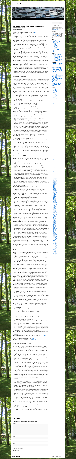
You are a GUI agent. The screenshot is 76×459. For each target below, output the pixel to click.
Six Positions (55, 47)
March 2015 (54, 189)
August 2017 (54, 160)
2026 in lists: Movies (55, 55)
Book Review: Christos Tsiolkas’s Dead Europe (20, 22)
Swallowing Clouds (56, 49)
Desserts (60, 69)
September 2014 (55, 195)
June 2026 (54, 88)
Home (14, 19)
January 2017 (54, 167)
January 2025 (54, 94)
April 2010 (54, 231)
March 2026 (54, 89)
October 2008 (54, 237)
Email (14, 439)
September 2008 (55, 238)
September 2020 (55, 122)
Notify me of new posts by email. (19, 448)
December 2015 (55, 180)
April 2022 (54, 109)
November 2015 (55, 181)
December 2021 (55, 112)
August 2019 (54, 135)
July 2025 (54, 92)
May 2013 (54, 209)
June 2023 (54, 100)
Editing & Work (54, 70)
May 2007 (54, 250)
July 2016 (54, 173)
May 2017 (54, 163)
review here (44, 335)
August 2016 (54, 172)
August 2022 (54, 106)
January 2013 (54, 213)
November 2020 (55, 120)
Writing (53, 85)
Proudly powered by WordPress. (57, 456)
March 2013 (54, 211)
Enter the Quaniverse (20, 4)
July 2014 (54, 197)
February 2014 (55, 202)
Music (39, 19)
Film (31, 411)
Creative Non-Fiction (55, 69)
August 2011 (54, 223)
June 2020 (54, 125)
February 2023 (55, 103)
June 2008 (54, 241)
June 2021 (54, 116)
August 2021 (54, 114)
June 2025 (54, 93)
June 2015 (54, 186)
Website (14, 443)
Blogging (55, 64)
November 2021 (55, 113)
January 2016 (54, 179)
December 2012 (55, 214)
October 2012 (54, 216)
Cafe (60, 67)
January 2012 (54, 219)
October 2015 (54, 182)
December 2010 (55, 228)
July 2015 (54, 185)
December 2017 (55, 156)
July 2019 (54, 136)
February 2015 (55, 190)
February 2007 (55, 253)
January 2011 (54, 227)
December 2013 (55, 204)
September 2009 (55, 234)
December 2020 (55, 119)
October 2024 (54, 96)
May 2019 (54, 138)
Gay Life (53, 74)
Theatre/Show (37, 411)
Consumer (59, 68)
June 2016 (54, 174)
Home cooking (54, 75)
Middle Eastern (59, 76)
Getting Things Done (57, 74)
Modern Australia (54, 77)
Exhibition (28, 411)
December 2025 (55, 91)
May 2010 (54, 230)
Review (33, 411)
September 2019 (55, 134)
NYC (53, 79)
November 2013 (55, 205)
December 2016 (55, 168)
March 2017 (54, 165)
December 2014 (55, 192)
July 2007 (54, 249)
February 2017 (55, 166)
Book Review (55, 66)
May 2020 (54, 126)
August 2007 (54, 248)
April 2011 (54, 225)
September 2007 (55, 247)
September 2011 (55, 222)
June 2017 (54, 162)
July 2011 (54, 224)
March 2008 (54, 242)
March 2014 (54, 201)
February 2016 (55, 178)
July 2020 (54, 124)
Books (23, 411)
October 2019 (54, 133)
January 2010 (54, 232)
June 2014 (54, 198)
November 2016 (55, 169)
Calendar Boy (55, 45)
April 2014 (54, 200)
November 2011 (55, 220)
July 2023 (54, 99)
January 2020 (54, 130)
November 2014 (55, 193)
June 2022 (54, 107)
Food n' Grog (56, 73)
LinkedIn (58, 35)
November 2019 (55, 132)
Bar (52, 64)
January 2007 (54, 254)
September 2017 (55, 159)
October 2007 (54, 246)
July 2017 (54, 161)
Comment (14, 423)
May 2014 (54, 199)
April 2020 (54, 127)
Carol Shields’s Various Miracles (57, 54)
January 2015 (54, 191)
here (35, 32)
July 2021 (54, 115)
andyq (24, 27)
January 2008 (54, 244)
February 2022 (55, 110)
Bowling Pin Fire (56, 44)
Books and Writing (33, 19)
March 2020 (54, 128)
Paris (55, 79)
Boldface (54, 34)
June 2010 (54, 229)
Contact (42, 19)
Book (21, 411)
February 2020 (55, 129)
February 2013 (55, 212)
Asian (56, 63)
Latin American (54, 76)
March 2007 (54, 252)
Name (14, 436)
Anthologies (55, 43)
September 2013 (55, 207)
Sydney (54, 82)
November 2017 (55, 157)
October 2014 (54, 194)
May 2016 (54, 175)
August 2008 (54, 239)
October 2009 (54, 233)
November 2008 (55, 236)
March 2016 (54, 177)
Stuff (57, 80)
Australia (60, 63)
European (60, 70)
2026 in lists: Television (56, 58)
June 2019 (54, 137)
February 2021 (55, 117)
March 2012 (54, 218)
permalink (45, 411)
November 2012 (55, 215)
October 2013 (54, 206)
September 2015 (55, 183)
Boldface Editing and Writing (24, 19)
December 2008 (55, 235)
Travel (58, 84)
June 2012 (54, 217)
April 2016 (54, 176)
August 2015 (54, 184)
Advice (53, 63)
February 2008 (55, 243)
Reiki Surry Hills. (55, 29)
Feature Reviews (56, 46)
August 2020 (54, 123)
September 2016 (55, 171)
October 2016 (54, 170)
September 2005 (55, 255)
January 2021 (54, 118)
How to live (58, 75)
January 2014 (54, 203)
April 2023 (54, 101)
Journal (61, 75)
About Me (17, 19)
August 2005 (54, 256)
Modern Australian (56, 78)
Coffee (53, 68)
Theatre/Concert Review (56, 83)
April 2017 (54, 164)
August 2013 (54, 208)
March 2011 (54, 226)
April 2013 (54, 210)
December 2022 (55, 105)
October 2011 (54, 221)
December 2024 (55, 95)
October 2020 (54, 121)
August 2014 (54, 196)
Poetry (58, 79)
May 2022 (54, 108)
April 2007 (54, 251)
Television (58, 82)
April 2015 (54, 188)
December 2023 (55, 98)
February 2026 (55, 90)
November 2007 (55, 245)
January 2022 (54, 111)
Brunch (57, 67)
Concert (26, 411)
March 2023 (54, 102)
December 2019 (55, 131)
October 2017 (54, 158)
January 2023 (54, 104)
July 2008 (54, 240)
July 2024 (54, 97)
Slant (54, 48)
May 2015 (54, 187)
